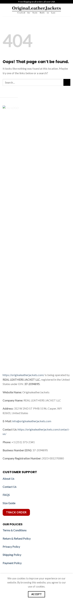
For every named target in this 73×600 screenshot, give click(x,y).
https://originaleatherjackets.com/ (23, 375)
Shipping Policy (12, 554)
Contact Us (9, 486)
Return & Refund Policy (17, 538)
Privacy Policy (11, 546)
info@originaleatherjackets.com (31, 421)
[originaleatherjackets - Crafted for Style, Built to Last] (36, 10)
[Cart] (68, 10)
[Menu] (5, 9)
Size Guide (9, 503)
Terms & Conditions (15, 530)
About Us (8, 478)
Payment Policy (12, 563)
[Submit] (66, 82)
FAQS (6, 494)
